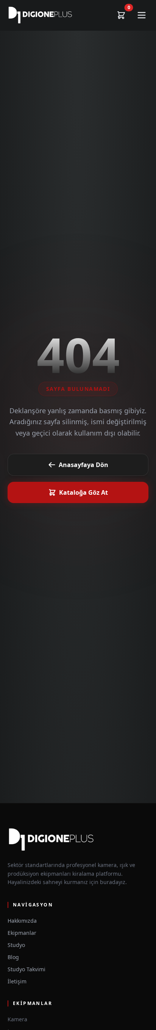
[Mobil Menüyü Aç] (141, 15)
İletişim (17, 981)
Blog (13, 957)
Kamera (17, 1019)
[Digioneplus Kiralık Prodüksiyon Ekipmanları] (40, 15)
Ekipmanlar (22, 932)
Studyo (16, 944)
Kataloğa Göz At (83, 492)
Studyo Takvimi (26, 969)
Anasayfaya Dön (83, 465)
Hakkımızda (22, 920)
